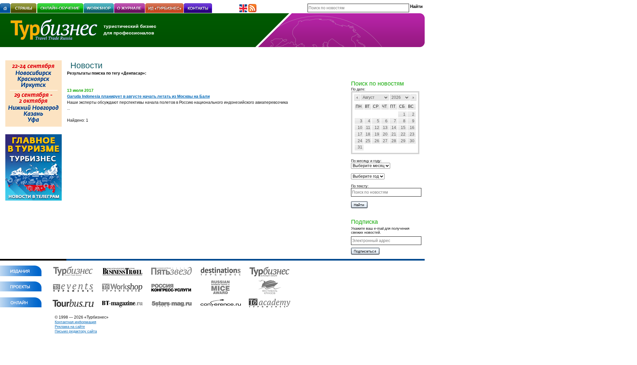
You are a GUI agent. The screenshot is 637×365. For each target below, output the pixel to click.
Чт (384, 106)
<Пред (357, 97)
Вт (367, 106)
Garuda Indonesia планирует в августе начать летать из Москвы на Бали (138, 96)
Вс (411, 106)
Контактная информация (75, 322)
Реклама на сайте (70, 327)
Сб (402, 106)
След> (413, 97)
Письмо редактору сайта (76, 331)
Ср (376, 106)
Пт (392, 106)
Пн (359, 106)
